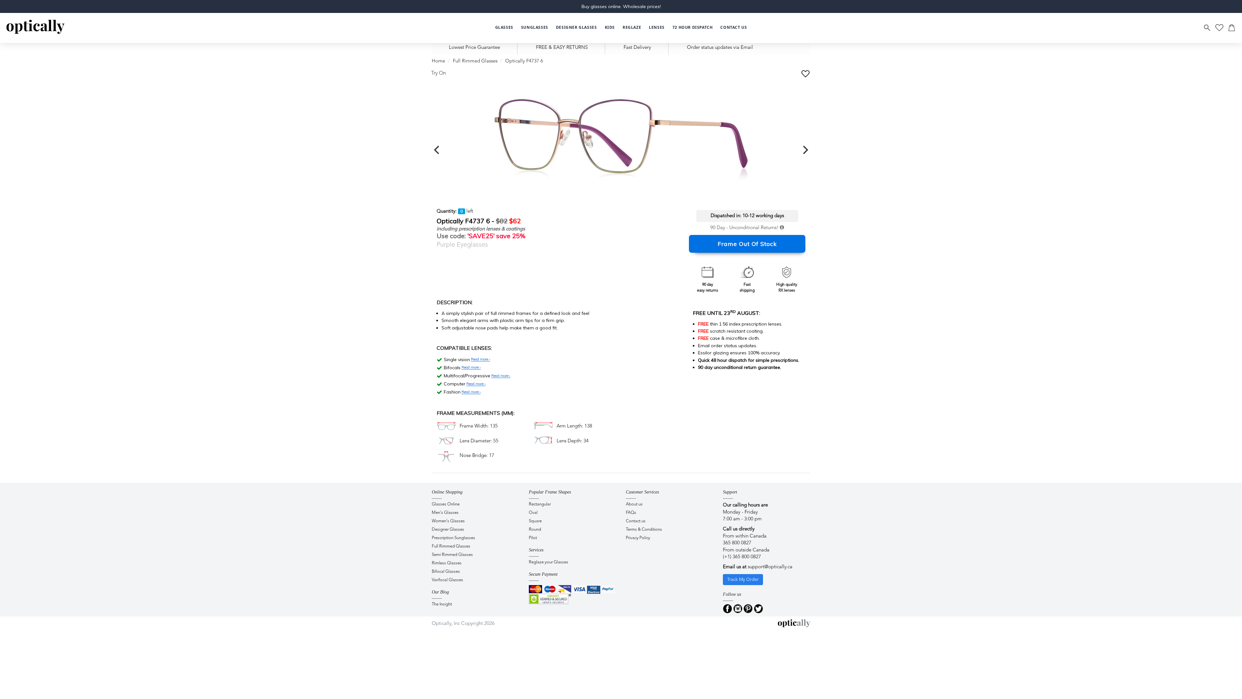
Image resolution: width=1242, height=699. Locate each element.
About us (634, 504)
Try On (438, 73)
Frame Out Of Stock (747, 244)
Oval (533, 513)
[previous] (437, 150)
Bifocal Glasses (446, 572)
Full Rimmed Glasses (475, 61)
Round (535, 529)
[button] (610, 27)
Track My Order (743, 579)
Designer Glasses (448, 529)
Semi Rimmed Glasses (452, 555)
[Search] (1207, 28)
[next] (805, 150)
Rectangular (540, 504)
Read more (480, 359)
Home (438, 61)
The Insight (442, 604)
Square (535, 521)
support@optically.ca (770, 567)
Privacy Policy (638, 538)
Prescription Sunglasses (453, 538)
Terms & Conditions (644, 529)
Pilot (533, 538)
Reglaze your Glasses (548, 562)
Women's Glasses (448, 521)
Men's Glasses (445, 513)
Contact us (636, 521)
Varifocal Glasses (447, 580)
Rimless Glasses (447, 563)
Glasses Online (446, 504)
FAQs (631, 513)
